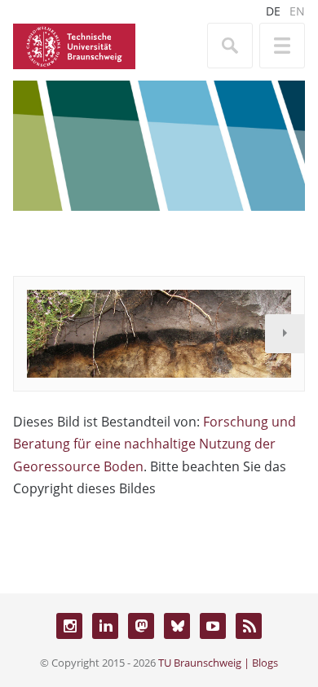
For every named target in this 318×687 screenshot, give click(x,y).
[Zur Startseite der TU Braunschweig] (74, 45)
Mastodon (141, 626)
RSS (249, 626)
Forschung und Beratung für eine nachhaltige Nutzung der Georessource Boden (154, 444)
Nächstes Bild (284, 333)
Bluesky (177, 626)
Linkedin (105, 626)
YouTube (213, 626)
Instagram (69, 626)
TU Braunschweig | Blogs (218, 662)
